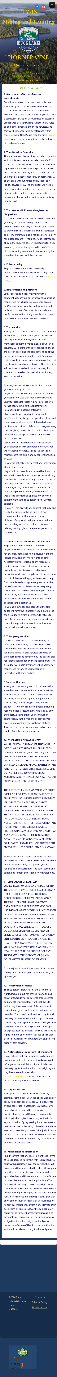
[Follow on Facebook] (37, 6)
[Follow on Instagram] (43, 6)
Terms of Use (39, 1307)
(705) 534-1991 (28, 75)
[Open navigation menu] (52, 5)
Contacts (39, 1297)
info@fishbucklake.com (32, 73)
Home (21, 80)
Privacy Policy (40, 1302)
